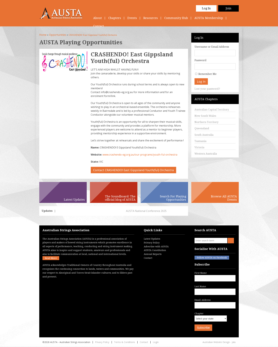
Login (156, 342)
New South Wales (205, 115)
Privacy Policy (152, 242)
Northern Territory (206, 122)
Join (228, 8)
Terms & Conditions (124, 342)
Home (42, 35)
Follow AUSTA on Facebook (212, 257)
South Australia (204, 134)
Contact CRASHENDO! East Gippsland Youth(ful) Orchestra (133, 170)
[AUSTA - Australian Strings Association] (63, 13)
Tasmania (200, 141)
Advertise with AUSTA (156, 246)
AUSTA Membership (208, 18)
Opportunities (57, 35)
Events (132, 18)
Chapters (114, 18)
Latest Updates (152, 239)
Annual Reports (153, 254)
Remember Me (207, 74)
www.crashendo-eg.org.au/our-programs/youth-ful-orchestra (140, 154)
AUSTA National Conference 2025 (78, 211)
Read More (51, 258)
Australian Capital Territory (212, 109)
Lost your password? (207, 88)
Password (200, 60)
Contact (148, 258)
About (97, 18)
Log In (206, 8)
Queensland (202, 128)
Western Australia (206, 153)
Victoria (199, 147)
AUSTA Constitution (155, 250)
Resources (150, 18)
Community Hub (176, 18)
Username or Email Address (212, 46)
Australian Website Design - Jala (219, 342)
